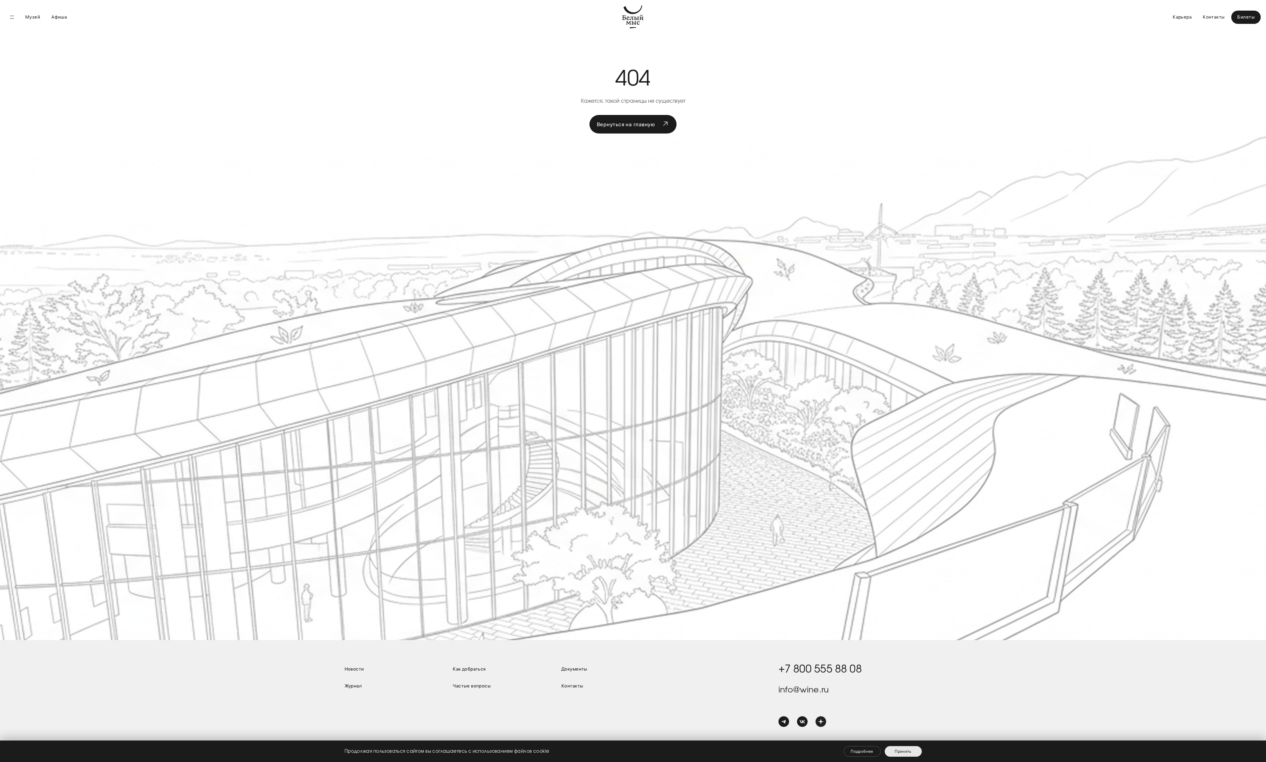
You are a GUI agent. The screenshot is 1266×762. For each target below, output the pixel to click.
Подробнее (862, 751)
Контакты (1214, 17)
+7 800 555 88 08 (820, 669)
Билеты (1246, 17)
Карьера (1182, 17)
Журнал (353, 686)
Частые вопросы (472, 686)
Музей (32, 17)
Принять (903, 751)
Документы (574, 669)
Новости (354, 669)
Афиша (59, 17)
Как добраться (469, 669)
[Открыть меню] (12, 17)
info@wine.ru (803, 689)
